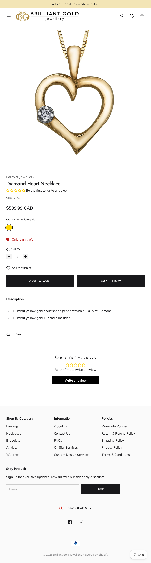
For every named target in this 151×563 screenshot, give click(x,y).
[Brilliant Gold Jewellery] (47, 16)
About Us (61, 426)
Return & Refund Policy (118, 433)
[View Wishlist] (132, 16)
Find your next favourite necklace (75, 4)
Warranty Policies (115, 426)
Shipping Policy (113, 440)
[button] (15, 190)
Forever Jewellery (20, 177)
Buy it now (111, 281)
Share (17, 334)
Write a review (76, 380)
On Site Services (66, 447)
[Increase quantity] (25, 256)
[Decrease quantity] (9, 256)
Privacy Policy (112, 447)
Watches (12, 454)
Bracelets (13, 440)
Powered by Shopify (95, 554)
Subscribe (100, 489)
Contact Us (62, 433)
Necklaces (13, 433)
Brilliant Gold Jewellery (67, 554)
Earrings (12, 426)
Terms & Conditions (116, 454)
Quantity (13, 249)
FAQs (58, 440)
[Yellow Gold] (9, 227)
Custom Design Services (71, 454)
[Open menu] (8, 16)
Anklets (11, 447)
